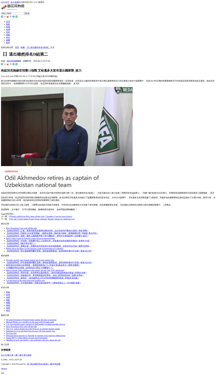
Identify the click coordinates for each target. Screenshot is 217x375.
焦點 (8, 35)
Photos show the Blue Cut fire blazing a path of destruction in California (34, 248)
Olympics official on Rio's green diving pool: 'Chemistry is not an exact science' (40, 216)
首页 (8, 22)
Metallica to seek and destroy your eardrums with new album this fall (33, 340)
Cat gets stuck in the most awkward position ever (25, 280)
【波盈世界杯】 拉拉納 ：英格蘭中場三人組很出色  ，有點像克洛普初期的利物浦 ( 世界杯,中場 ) (48, 241)
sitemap (4, 368)
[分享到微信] (16, 17)
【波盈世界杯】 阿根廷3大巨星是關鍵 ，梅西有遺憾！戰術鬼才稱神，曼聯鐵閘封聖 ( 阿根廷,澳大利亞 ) (52, 233)
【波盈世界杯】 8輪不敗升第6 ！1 (21, 243)
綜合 (8, 37)
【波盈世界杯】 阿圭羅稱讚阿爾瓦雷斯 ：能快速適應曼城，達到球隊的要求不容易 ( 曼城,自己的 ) (49, 251)
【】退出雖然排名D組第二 (38, 47)
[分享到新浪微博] (8, 17)
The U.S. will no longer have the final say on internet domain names (33, 329)
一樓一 (16, 355)
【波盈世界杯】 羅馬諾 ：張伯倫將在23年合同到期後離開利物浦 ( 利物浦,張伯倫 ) (42, 278)
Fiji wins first (11, 333)
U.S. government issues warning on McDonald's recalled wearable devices (35, 324)
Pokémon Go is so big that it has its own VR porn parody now (31, 331)
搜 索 (27, 13)
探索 (8, 27)
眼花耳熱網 (12, 61)
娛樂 (8, 40)
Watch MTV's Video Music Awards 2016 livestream (26, 338)
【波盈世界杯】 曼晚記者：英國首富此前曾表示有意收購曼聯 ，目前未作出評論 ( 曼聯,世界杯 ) (48, 246)
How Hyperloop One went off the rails (21, 228)
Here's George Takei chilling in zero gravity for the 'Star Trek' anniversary (35, 270)
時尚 (8, 43)
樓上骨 (10, 355)
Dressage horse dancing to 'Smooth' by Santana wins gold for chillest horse (35, 336)
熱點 (8, 24)
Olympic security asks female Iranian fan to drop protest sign (30, 260)
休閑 (8, 297)
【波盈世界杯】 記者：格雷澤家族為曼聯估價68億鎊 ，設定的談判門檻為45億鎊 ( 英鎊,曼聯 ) (47, 231)
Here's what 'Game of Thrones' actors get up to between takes (30, 238)
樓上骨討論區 (25, 355)
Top (2, 373)
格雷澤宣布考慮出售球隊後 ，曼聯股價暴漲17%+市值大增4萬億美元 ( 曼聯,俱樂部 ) (43, 265)
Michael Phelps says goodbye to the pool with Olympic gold (30, 322)
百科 (8, 32)
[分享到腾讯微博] (11, 17)
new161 (4, 355)
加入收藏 (15, 2)
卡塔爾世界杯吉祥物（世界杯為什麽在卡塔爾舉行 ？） (30, 268)
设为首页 (5, 2)
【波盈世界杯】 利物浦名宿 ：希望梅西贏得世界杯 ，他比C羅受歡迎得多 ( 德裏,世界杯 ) (45, 275)
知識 (8, 30)
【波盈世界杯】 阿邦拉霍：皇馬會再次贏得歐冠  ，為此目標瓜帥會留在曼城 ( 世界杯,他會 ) (46, 273)
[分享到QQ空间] (5, 17)
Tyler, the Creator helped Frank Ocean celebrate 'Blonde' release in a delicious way (42, 219)
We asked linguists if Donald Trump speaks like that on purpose (31, 320)
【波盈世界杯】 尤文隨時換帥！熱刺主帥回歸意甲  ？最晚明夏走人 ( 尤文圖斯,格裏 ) (43, 283)
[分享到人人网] (14, 17)
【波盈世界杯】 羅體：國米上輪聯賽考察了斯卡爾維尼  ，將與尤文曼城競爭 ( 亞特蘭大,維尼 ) (47, 236)
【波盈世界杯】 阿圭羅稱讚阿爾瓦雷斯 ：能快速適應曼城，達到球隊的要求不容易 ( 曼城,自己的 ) (49, 262)
